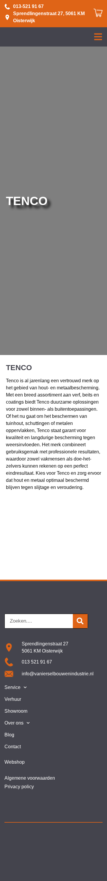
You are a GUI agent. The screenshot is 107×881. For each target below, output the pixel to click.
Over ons (13, 722)
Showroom (15, 711)
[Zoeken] (80, 621)
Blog (9, 734)
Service (12, 687)
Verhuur (12, 699)
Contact (12, 746)
